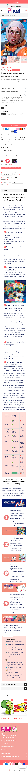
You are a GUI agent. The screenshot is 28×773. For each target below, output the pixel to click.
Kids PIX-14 (3, 717)
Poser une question (5, 134)
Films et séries (4, 139)
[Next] (26, 37)
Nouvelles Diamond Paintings (14, 139)
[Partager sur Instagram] (4, 750)
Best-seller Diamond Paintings (13, 137)
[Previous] (2, 37)
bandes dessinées (10, 143)
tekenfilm (10, 144)
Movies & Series (4, 144)
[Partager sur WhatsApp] (9, 147)
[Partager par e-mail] (7, 147)
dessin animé (21, 143)
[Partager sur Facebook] (1, 147)
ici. (9, 400)
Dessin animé (23, 137)
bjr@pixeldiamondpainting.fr (16, 4)
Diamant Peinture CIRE (7, 177)
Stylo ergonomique (7, 182)
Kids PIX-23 (16, 717)
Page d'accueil (4, 15)
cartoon (16, 143)
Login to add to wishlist (8, 150)
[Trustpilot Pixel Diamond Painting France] (15, 473)
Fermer (26, 1)
